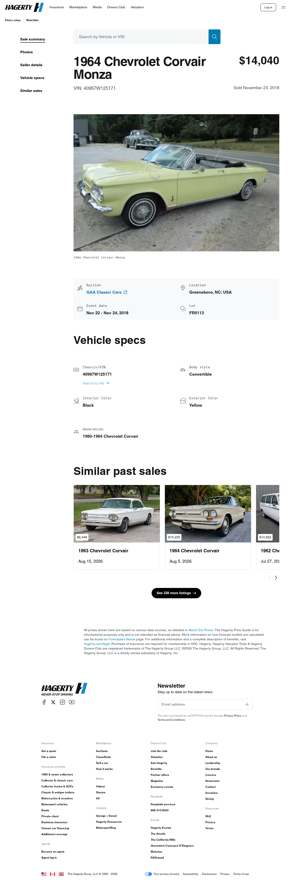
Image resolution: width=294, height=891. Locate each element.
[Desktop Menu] (283, 7)
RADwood (157, 857)
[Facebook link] (44, 702)
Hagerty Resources (109, 821)
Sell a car (102, 762)
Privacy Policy (232, 715)
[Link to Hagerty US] (43, 873)
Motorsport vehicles (54, 804)
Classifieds (103, 756)
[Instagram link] (62, 702)
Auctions (102, 750)
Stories (100, 792)
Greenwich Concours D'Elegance (172, 845)
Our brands (212, 768)
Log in (268, 7)
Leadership (212, 762)
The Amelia (158, 833)
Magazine (157, 780)
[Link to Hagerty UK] (61, 873)
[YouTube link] (71, 702)
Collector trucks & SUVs (57, 786)
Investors (211, 792)
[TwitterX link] (53, 702)
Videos (100, 786)
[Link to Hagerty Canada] (52, 873)
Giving (209, 798)
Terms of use (241, 873)
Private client (50, 816)
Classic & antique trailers (57, 792)
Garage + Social (106, 815)
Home (209, 750)
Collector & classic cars (57, 780)
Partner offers (160, 774)
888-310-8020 (160, 810)
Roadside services (163, 804)
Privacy (210, 822)
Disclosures (209, 873)
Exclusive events (162, 786)
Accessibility (190, 873)
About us (211, 756)
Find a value (13, 20)
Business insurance (54, 822)
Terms (209, 828)
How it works (104, 768)
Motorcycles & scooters (57, 798)
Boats (45, 810)
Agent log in (49, 857)
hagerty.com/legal (97, 644)
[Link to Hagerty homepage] (64, 689)
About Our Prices (200, 630)
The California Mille (163, 839)
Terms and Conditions (171, 719)
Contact (210, 786)
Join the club (159, 750)
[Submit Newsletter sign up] (247, 704)
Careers (210, 774)
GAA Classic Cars (104, 292)
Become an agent (52, 851)
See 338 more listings (174, 593)
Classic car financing (55, 828)
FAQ (208, 816)
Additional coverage (54, 834)
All (97, 798)
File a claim (48, 756)
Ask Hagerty (159, 762)
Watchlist (32, 20)
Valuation (157, 756)
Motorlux (156, 851)
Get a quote (48, 750)
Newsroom (212, 780)
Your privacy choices (166, 873)
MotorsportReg (106, 827)
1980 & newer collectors (57, 774)
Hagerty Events (161, 827)
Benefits (156, 768)
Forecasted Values (121, 639)
